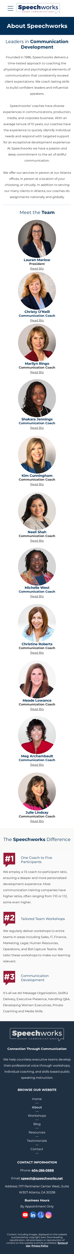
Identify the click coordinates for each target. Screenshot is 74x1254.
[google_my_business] (40, 1215)
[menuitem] (37, 1099)
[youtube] (25, 1215)
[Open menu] (10, 8)
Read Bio (37, 268)
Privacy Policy (39, 1245)
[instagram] (48, 1215)
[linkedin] (33, 1215)
